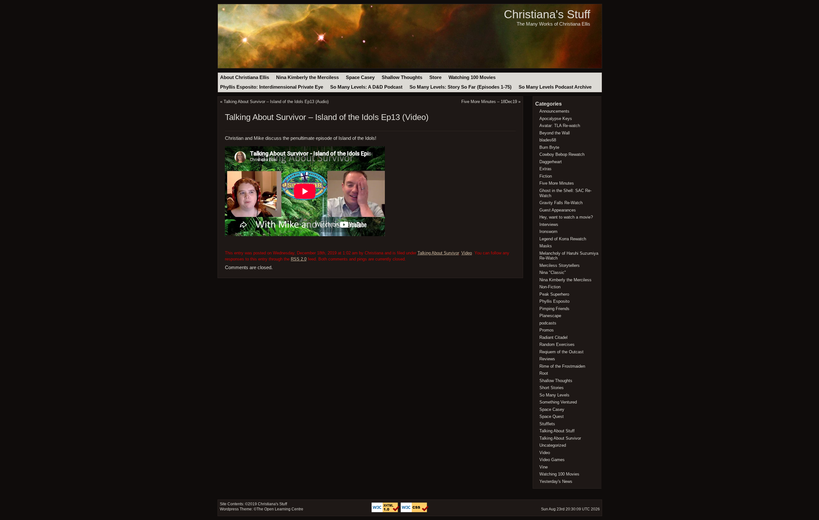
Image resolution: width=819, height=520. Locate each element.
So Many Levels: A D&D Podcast (366, 87)
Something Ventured (558, 402)
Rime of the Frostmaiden (562, 366)
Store (435, 77)
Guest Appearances (557, 210)
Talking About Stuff (557, 430)
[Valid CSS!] (415, 511)
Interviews (548, 224)
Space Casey (360, 77)
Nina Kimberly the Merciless (307, 77)
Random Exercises (557, 344)
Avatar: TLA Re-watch (559, 125)
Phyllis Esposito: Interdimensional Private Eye (271, 87)
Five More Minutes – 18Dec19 (489, 101)
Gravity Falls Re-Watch (561, 202)
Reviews (547, 358)
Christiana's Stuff (547, 14)
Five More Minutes (556, 183)
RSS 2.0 (298, 259)
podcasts (547, 323)
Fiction (545, 176)
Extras (545, 168)
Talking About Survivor (438, 253)
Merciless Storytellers (559, 265)
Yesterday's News (555, 481)
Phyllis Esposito (554, 301)
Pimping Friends (554, 308)
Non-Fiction (550, 286)
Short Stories (551, 387)
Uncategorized (552, 445)
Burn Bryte (549, 147)
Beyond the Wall (554, 133)
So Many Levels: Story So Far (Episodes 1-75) (461, 87)
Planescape (550, 315)
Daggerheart (550, 161)
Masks (545, 246)
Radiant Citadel (553, 337)
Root (543, 373)
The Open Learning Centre (280, 509)
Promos (546, 330)
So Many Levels (554, 395)
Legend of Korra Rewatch (562, 238)
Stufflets (547, 423)
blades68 (547, 140)
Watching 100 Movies (472, 77)
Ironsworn (548, 231)
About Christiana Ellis (244, 77)
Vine (543, 467)
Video (466, 253)
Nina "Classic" (552, 272)
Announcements (554, 111)
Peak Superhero (554, 294)
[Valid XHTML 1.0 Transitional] (386, 511)
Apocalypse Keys (555, 118)
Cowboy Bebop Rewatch (561, 154)
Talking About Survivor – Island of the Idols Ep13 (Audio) (276, 101)
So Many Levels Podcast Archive (555, 87)
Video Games (552, 459)
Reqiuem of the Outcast (561, 351)
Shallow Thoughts (402, 77)
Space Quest (551, 416)
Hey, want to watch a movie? (566, 217)
